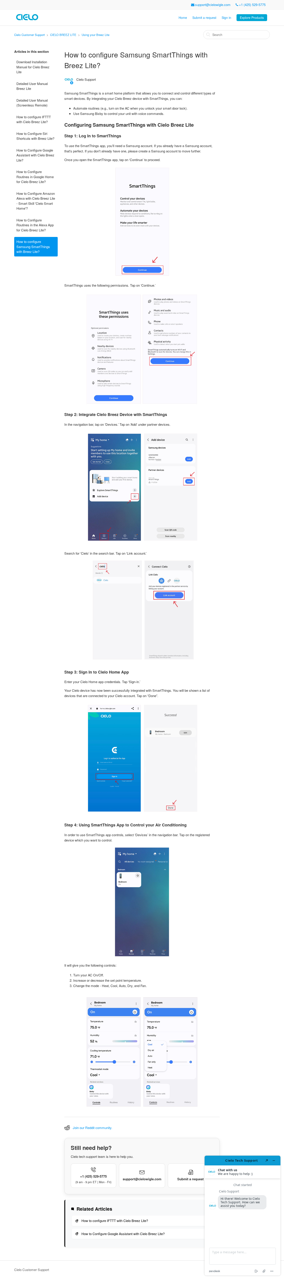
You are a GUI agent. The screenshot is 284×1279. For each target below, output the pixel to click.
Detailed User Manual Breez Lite (32, 86)
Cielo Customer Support (29, 35)
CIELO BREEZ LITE (63, 35)
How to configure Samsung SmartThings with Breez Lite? (33, 246)
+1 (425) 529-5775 (252, 4)
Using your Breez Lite (95, 35)
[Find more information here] (242, 1215)
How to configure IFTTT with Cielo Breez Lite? (33, 119)
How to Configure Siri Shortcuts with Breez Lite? (35, 136)
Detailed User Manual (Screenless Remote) (32, 103)
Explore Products (252, 17)
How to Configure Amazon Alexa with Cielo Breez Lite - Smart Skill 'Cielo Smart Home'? (35, 201)
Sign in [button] (226, 17)
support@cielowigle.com (213, 4)
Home (183, 17)
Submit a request (204, 17)
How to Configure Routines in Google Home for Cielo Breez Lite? (35, 176)
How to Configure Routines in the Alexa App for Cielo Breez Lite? (35, 225)
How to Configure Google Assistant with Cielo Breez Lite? (35, 155)
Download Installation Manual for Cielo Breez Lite (32, 66)
